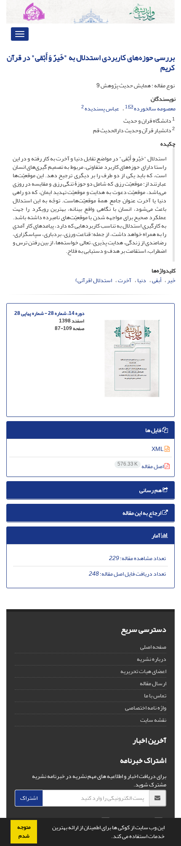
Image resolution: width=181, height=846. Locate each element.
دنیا (141, 280)
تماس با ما (155, 695)
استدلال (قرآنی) (93, 280)
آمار (156, 535)
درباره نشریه (151, 659)
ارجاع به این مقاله (142, 513)
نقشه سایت (153, 720)
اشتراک (28, 798)
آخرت (124, 280)
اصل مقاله (141, 466)
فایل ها (153, 430)
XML (158, 449)
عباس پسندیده (102, 108)
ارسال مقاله (153, 683)
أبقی (156, 280)
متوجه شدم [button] (24, 831)
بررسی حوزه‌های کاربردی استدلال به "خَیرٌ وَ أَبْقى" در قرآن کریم (91, 62)
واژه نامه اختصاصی (145, 707)
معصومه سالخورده (155, 108)
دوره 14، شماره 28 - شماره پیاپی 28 (49, 313)
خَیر (171, 280)
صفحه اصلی (153, 646)
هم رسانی (150, 490)
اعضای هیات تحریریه (143, 671)
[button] (109, 837)
